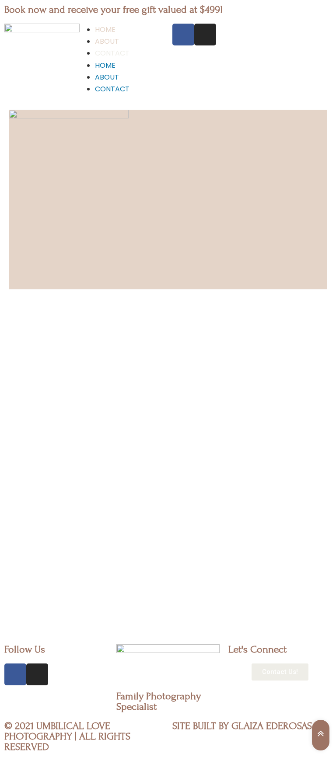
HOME (105, 29)
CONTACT (112, 53)
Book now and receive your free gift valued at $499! (113, 9)
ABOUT (107, 41)
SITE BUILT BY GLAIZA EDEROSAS (242, 726)
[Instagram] (205, 34)
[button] (280, 672)
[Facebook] (183, 34)
